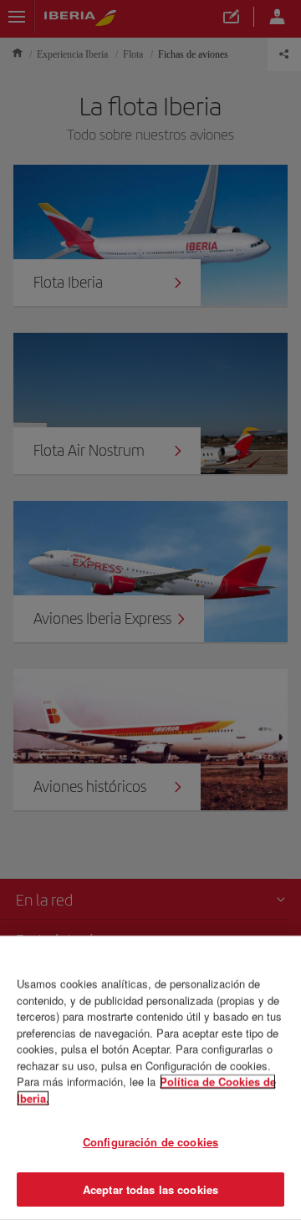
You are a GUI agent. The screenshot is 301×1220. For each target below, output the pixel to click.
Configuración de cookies (150, 1142)
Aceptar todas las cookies (150, 1189)
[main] (150, 1078)
